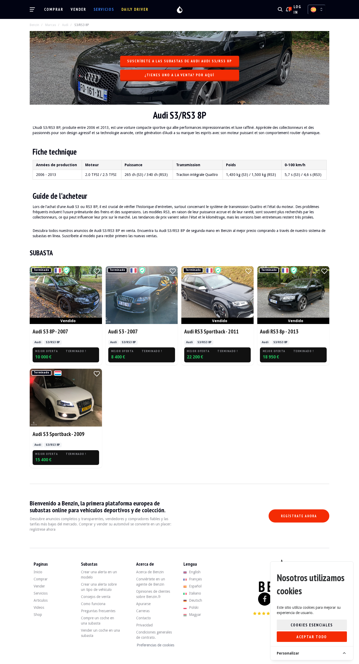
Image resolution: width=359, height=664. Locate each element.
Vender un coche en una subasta (100, 633)
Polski (193, 607)
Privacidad (144, 625)
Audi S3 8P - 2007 (50, 331)
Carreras (143, 611)
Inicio (38, 572)
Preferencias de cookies (155, 645)
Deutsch (195, 600)
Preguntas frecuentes (98, 611)
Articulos (41, 600)
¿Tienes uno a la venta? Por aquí (179, 75)
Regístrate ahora (299, 516)
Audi (65, 25)
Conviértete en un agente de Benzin (150, 581)
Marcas (50, 25)
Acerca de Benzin (150, 572)
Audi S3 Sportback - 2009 (58, 434)
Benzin (34, 25)
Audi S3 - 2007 (123, 331)
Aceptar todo (311, 636)
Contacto (143, 618)
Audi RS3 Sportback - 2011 (211, 331)
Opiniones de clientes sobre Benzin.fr (153, 594)
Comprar (53, 9)
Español (195, 586)
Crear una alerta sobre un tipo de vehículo (99, 587)
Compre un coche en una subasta (97, 620)
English (194, 572)
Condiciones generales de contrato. (154, 635)
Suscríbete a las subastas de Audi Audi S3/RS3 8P (179, 61)
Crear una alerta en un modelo (99, 574)
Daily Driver (134, 9)
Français (195, 579)
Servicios (104, 9)
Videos (39, 607)
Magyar (194, 614)
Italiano (194, 593)
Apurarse (143, 604)
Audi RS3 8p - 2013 (279, 331)
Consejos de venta (95, 597)
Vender (78, 9)
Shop (38, 614)
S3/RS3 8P (81, 25)
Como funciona (93, 604)
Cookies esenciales (312, 624)
